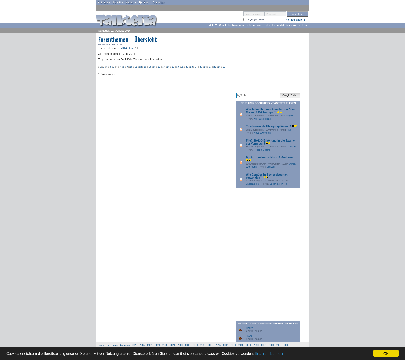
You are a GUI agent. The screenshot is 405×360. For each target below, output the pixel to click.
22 (187, 67)
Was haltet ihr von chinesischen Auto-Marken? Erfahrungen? (271, 111)
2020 (180, 345)
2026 (134, 345)
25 (201, 67)
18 (168, 67)
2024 (149, 345)
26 (205, 67)
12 (140, 67)
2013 (233, 345)
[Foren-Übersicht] (126, 21)
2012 (240, 345)
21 (182, 67)
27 (210, 67)
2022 (164, 345)
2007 (278, 345)
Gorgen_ (292, 146)
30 (224, 67)
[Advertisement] (268, 63)
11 (136, 67)
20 (177, 67)
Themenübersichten (121, 345)
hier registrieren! (295, 19)
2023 (157, 345)
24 (196, 67)
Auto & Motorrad (262, 118)
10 (131, 67)
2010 (256, 345)
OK (386, 353)
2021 (172, 345)
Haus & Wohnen (262, 132)
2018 (195, 345)
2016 (210, 345)
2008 (271, 345)
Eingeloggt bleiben (255, 19)
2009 (263, 345)
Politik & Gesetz (262, 150)
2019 (187, 345)
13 (145, 67)
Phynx (289, 115)
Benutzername (252, 14)
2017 (202, 345)
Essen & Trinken (278, 184)
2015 (218, 345)
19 (173, 67)
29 (219, 67)
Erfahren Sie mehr (269, 354)
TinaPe (290, 129)
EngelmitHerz (253, 184)
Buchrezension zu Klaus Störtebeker (270, 157)
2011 (248, 345)
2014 (225, 345)
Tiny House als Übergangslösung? (268, 126)
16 (159, 67)
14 (149, 67)
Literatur (271, 166)
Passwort (271, 14)
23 (191, 67)
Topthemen (103, 345)
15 (154, 67)
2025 (142, 345)
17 (163, 67)
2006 (286, 345)
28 (214, 67)
